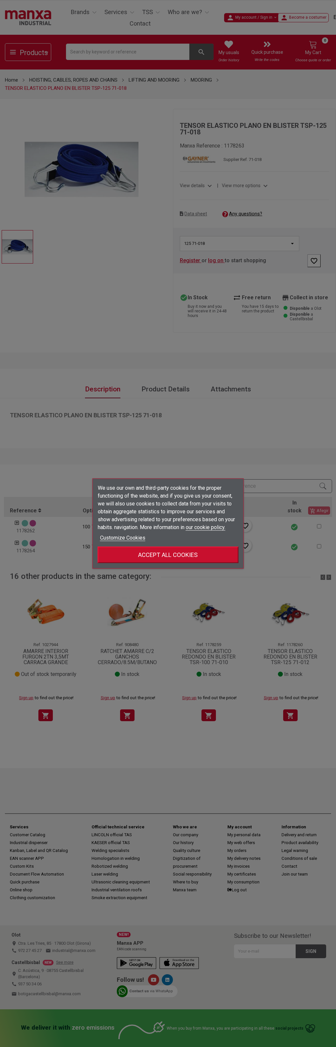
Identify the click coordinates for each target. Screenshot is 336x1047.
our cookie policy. (205, 527)
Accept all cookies (168, 554)
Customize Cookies (122, 538)
